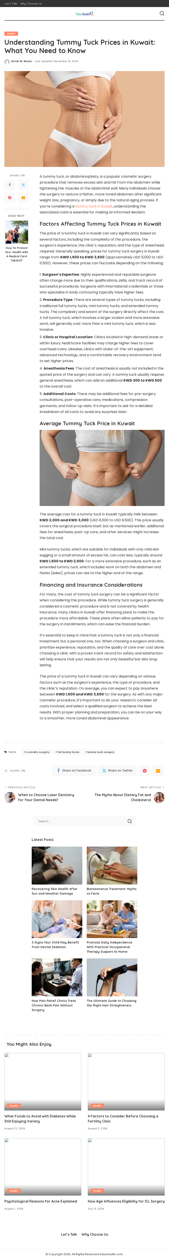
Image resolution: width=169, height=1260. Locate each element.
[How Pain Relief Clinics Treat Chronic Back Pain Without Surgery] (57, 977)
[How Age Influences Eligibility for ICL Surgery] (126, 1167)
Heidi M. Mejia (21, 61)
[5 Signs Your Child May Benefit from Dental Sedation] (57, 919)
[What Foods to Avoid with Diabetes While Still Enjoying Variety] (42, 1081)
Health (11, 33)
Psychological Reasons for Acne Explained (40, 1201)
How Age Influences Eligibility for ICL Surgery (126, 1201)
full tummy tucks (68, 752)
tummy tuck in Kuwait (93, 206)
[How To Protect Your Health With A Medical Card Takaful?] (16, 232)
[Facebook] (9, 185)
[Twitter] (23, 185)
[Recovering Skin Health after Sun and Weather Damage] (57, 866)
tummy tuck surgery (101, 752)
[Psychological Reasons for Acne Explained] (42, 1167)
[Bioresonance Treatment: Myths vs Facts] (112, 866)
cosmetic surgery (38, 752)
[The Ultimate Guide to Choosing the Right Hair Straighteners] (112, 977)
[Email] (23, 197)
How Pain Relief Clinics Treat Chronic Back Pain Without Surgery (54, 1005)
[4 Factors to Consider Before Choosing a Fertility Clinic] (126, 1081)
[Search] (162, 13)
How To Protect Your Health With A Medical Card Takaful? (16, 254)
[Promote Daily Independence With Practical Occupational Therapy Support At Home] (112, 919)
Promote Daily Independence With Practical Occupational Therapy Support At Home (109, 947)
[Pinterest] (9, 197)
